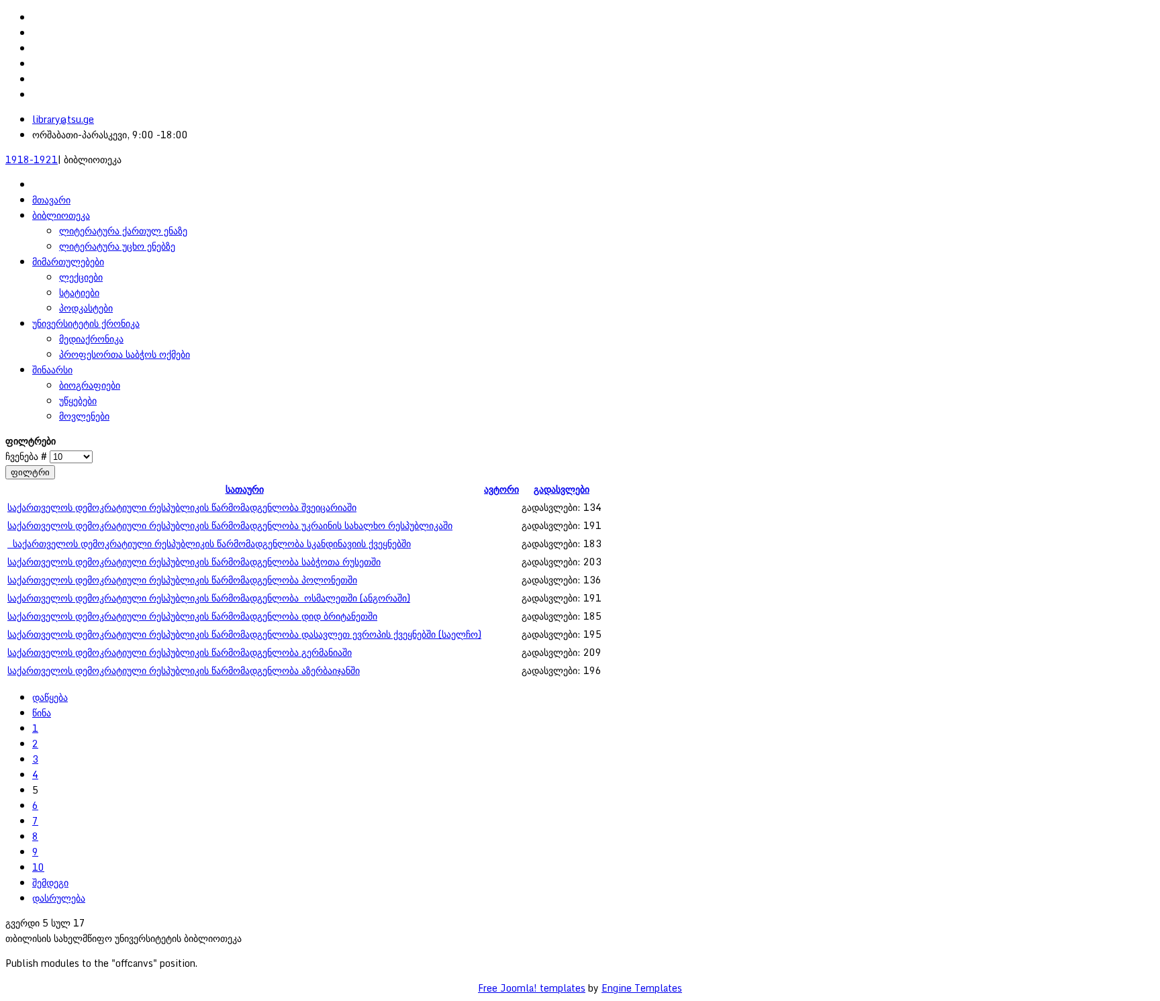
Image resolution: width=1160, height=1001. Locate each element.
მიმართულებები (68, 261)
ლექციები (81, 277)
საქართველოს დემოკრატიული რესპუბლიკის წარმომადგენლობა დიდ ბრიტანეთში (192, 616)
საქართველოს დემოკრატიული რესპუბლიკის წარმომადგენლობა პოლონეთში (182, 579)
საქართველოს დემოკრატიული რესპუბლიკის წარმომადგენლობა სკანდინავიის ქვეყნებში (209, 543)
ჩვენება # (27, 456)
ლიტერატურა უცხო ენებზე (117, 246)
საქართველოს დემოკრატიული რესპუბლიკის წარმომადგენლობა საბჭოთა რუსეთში (194, 561)
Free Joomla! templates (531, 988)
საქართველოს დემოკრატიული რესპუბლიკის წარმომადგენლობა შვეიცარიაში (181, 507)
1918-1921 (31, 159)
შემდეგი (50, 882)
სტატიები (79, 292)
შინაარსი (52, 369)
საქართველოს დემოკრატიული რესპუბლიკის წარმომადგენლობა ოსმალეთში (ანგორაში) (208, 598)
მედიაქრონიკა (91, 338)
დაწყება (50, 697)
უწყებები (78, 400)
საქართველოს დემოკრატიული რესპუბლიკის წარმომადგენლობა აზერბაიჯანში (183, 670)
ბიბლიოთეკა (61, 215)
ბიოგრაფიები (89, 385)
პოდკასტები (86, 308)
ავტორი (501, 489)
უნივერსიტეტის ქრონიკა (86, 323)
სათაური (245, 489)
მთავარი (51, 199)
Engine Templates (641, 988)
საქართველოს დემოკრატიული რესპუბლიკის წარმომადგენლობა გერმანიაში (179, 652)
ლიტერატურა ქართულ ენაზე (123, 230)
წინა (41, 712)
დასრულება (58, 898)
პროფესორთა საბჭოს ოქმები (124, 354)
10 (38, 867)
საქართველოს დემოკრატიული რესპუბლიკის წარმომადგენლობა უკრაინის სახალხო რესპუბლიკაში (229, 525)
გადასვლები (561, 489)
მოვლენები (84, 416)
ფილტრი (30, 472)
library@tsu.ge (63, 119)
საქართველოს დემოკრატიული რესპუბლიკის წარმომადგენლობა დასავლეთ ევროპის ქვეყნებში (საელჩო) (244, 634)
